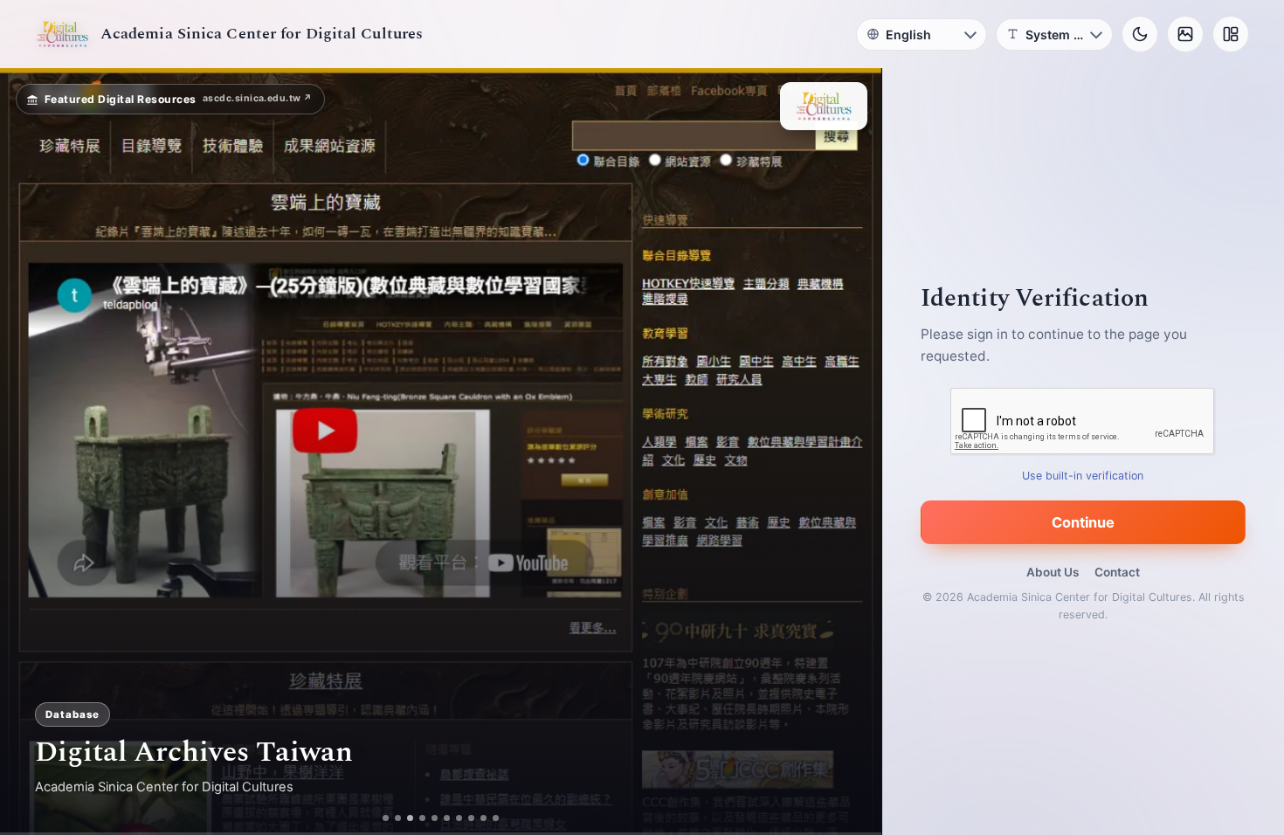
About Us (1052, 572)
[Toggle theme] (1140, 34)
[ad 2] (392, 818)
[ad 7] (466, 818)
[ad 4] (429, 818)
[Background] (1185, 34)
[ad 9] (490, 818)
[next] (850, 451)
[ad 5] (441, 818)
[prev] (31, 451)
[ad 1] (379, 818)
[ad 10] (503, 818)
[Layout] (1230, 34)
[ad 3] (410, 818)
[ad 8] (478, 818)
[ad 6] (454, 818)
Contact (1117, 572)
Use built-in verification (1083, 475)
